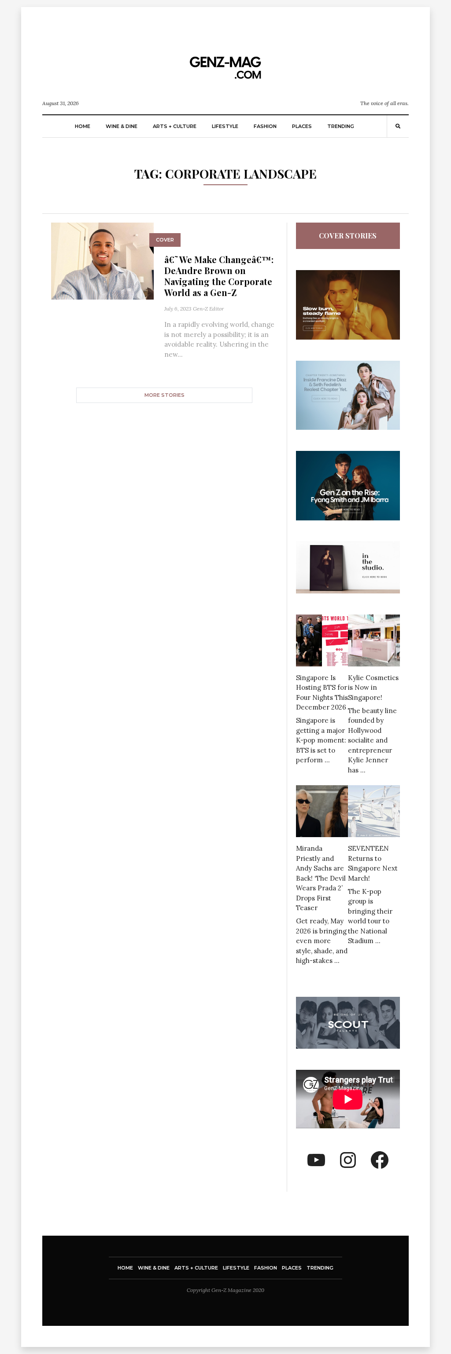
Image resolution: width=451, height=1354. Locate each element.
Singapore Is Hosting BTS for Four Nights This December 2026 (322, 692)
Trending (340, 126)
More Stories (164, 395)
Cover (165, 240)
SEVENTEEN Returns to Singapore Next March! (373, 863)
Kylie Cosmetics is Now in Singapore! (373, 687)
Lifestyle (225, 126)
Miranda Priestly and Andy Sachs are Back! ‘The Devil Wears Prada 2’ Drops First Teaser (321, 878)
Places (302, 126)
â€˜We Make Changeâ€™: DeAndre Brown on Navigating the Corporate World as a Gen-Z (219, 275)
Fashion (265, 126)
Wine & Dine (121, 126)
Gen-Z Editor (208, 308)
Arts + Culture (174, 126)
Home (82, 126)
